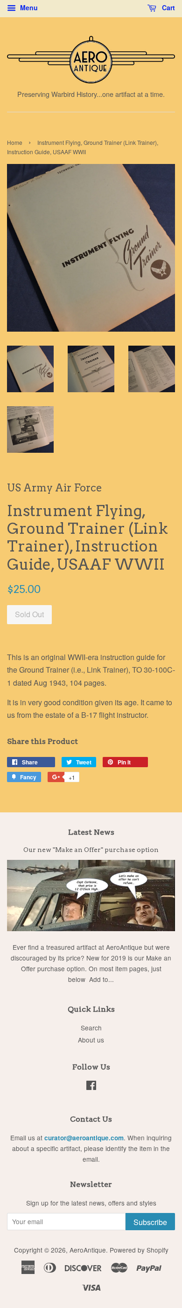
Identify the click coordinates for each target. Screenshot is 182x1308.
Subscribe (150, 1222)
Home (14, 142)
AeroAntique (88, 1249)
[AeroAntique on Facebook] (91, 1086)
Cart (167, 7)
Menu (28, 7)
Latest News (91, 832)
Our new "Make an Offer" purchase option (91, 849)
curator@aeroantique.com (84, 1137)
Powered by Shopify (139, 1249)
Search (91, 1027)
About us (91, 1039)
